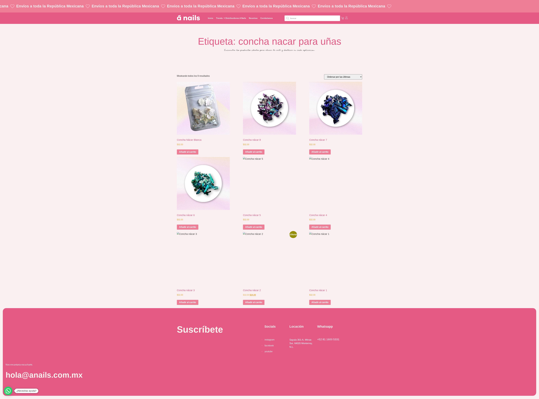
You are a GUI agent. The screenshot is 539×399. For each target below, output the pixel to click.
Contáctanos (266, 18)
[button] (8, 391)
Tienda (219, 18)
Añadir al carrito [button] (187, 152)
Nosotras (253, 18)
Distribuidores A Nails (235, 18)
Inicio (210, 18)
